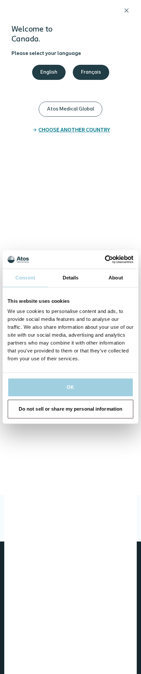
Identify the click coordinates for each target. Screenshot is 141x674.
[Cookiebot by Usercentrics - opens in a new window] (104, 259)
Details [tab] (71, 277)
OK (70, 387)
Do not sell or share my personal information (70, 409)
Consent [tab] (25, 277)
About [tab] (116, 277)
